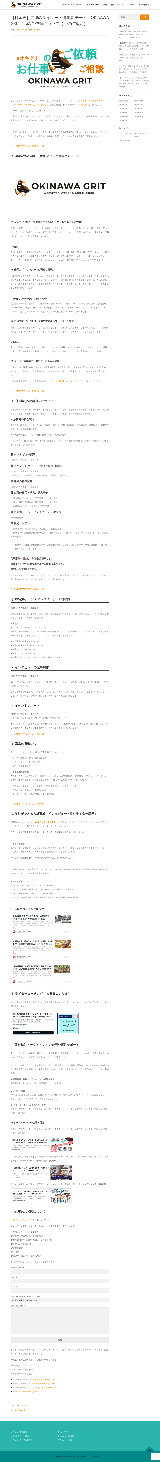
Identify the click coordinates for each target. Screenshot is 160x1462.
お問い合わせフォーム (21, 1220)
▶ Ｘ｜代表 (62, 1432)
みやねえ (37, 30)
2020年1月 (123, 112)
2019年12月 (139, 112)
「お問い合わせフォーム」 (67, 381)
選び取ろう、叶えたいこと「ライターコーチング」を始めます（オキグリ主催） (134, 57)
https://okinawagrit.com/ (44, 1379)
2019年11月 (124, 116)
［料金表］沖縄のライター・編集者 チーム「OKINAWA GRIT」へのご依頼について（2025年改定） (133, 34)
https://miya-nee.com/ (45, 1387)
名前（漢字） (16, 1277)
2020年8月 (123, 108)
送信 (60, 1339)
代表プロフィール (118, 5)
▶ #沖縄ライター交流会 (20, 1436)
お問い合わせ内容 (18, 1306)
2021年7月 (123, 105)
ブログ (132, 5)
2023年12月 (124, 101)
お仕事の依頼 (20, 1410)
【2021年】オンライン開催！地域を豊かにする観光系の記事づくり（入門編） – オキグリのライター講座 (134, 46)
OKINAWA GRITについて (72, 5)
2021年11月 (139, 101)
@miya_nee (83, 104)
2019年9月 (123, 120)
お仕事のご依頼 (93, 5)
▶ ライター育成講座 (19, 1432)
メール (14, 1287)
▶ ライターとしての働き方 (21, 1440)
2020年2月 (138, 108)
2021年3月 (138, 105)
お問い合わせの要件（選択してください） (27, 1296)
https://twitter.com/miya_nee (41, 1383)
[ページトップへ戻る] (149, 1450)
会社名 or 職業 (17, 1268)
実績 (105, 5)
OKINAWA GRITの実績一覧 (29, 146)
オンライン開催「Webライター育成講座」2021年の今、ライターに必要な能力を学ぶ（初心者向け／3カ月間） (134, 69)
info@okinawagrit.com (29, 1391)
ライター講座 (124, 140)
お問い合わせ (144, 5)
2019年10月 (139, 116)
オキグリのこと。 (27, 1405)
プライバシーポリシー (67, 1440)
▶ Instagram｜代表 (66, 1436)
